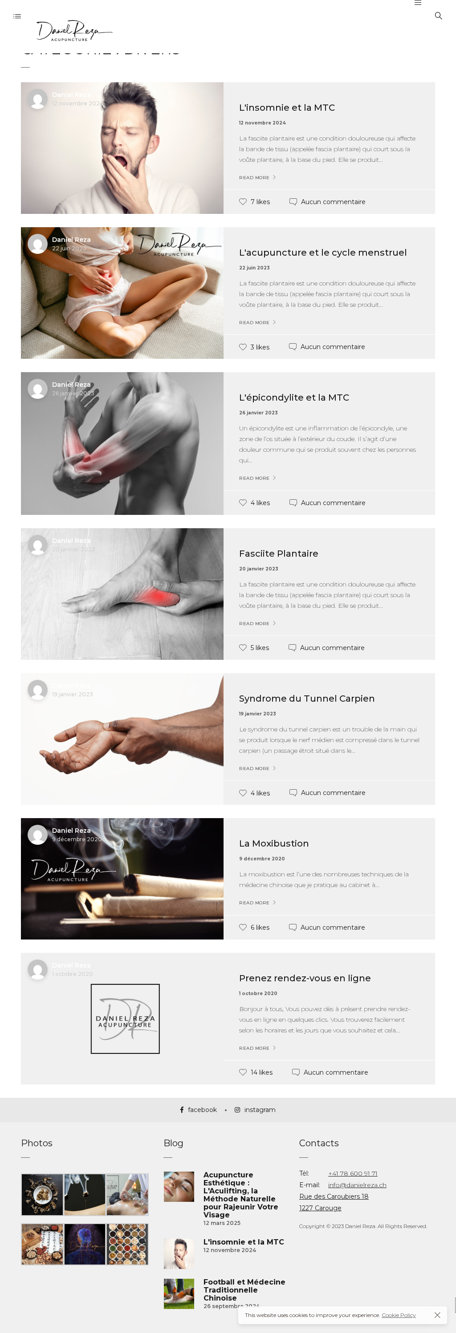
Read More (254, 178)
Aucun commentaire (333, 202)
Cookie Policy (399, 1315)
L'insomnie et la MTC (287, 107)
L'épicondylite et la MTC (294, 397)
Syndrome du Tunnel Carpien (307, 698)
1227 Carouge (320, 1208)
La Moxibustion (274, 843)
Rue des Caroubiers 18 (334, 1196)
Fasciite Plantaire (278, 553)
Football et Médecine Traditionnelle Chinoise (244, 1290)
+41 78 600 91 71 (353, 1173)
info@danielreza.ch (357, 1185)
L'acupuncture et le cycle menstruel (323, 252)
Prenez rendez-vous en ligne (305, 978)
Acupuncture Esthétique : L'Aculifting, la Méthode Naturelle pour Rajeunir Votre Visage (241, 1195)
